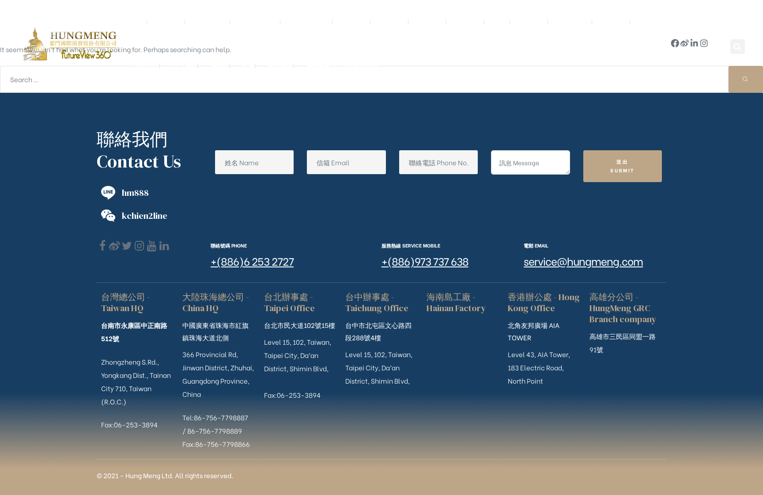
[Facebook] (102, 245)
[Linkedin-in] (694, 43)
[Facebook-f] (675, 43)
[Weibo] (684, 43)
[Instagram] (704, 43)
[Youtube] (151, 245)
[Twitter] (126, 245)
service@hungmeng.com (583, 260)
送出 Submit (622, 166)
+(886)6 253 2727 (252, 260)
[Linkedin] (164, 245)
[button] (737, 46)
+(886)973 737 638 (425, 260)
